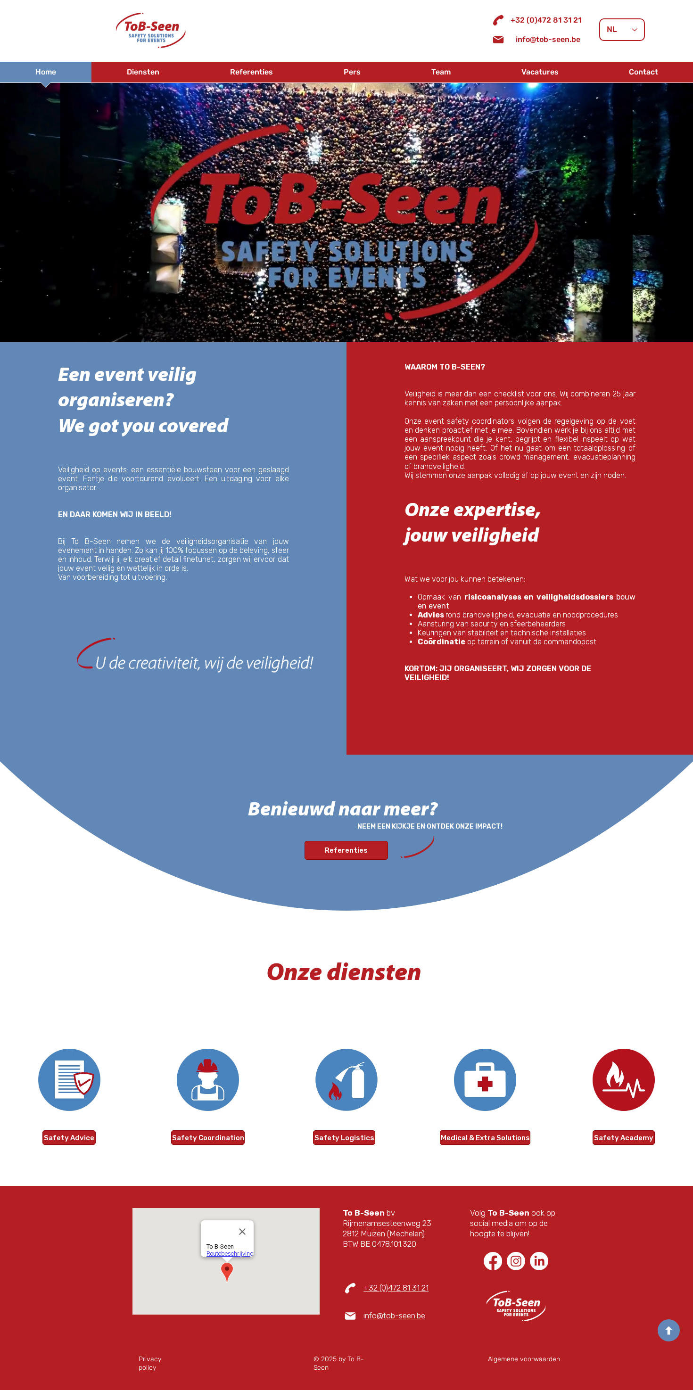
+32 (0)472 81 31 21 (396, 1287)
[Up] (669, 1330)
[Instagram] (516, 1261)
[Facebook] (493, 1261)
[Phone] (498, 20)
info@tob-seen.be (394, 1315)
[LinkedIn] (539, 1261)
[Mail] (498, 39)
